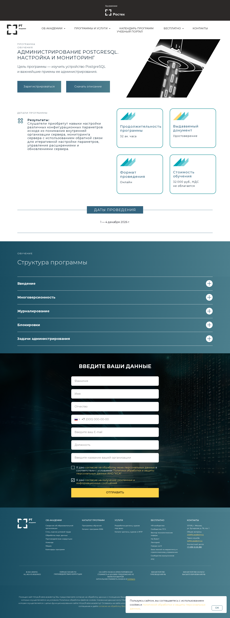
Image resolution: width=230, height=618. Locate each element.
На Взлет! (155, 539)
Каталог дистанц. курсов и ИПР (128, 532)
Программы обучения (92, 526)
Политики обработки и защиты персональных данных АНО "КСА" (115, 472)
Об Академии (52, 28)
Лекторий (155, 542)
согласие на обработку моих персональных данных (120, 467)
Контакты (200, 28)
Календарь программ (136, 28)
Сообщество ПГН (158, 529)
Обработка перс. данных (57, 535)
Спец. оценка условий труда (58, 532)
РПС (153, 559)
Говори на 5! (156, 546)
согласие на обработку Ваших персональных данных (124, 606)
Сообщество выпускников (162, 556)
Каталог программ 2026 (92, 529)
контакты (193, 520)
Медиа (49, 546)
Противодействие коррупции (59, 539)
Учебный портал (130, 31)
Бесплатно (173, 28)
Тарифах (131, 579)
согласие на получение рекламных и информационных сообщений (105, 481)
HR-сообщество (158, 526)
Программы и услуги (91, 28)
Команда (49, 542)
